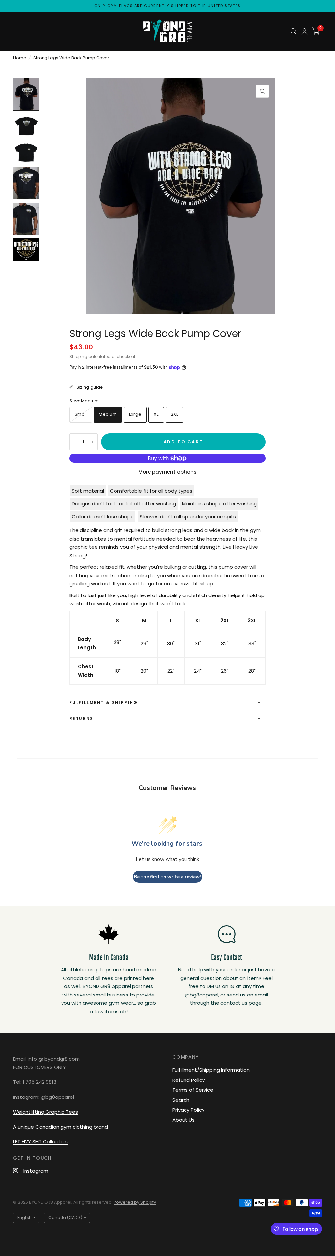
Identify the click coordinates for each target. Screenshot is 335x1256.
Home (19, 58)
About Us (183, 1119)
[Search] (293, 31)
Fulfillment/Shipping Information (211, 1069)
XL (156, 414)
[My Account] (304, 31)
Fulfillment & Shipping (103, 702)
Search (180, 1100)
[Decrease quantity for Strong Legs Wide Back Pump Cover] (74, 442)
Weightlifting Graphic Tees (45, 1111)
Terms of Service (192, 1089)
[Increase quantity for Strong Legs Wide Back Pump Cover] (92, 442)
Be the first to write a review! (167, 877)
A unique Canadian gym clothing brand (60, 1126)
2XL (174, 414)
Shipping (78, 356)
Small (81, 414)
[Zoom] (262, 91)
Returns (81, 718)
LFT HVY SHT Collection (40, 1141)
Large (135, 414)
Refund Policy (188, 1080)
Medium (108, 414)
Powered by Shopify (135, 1202)
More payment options (167, 471)
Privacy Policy (188, 1109)
